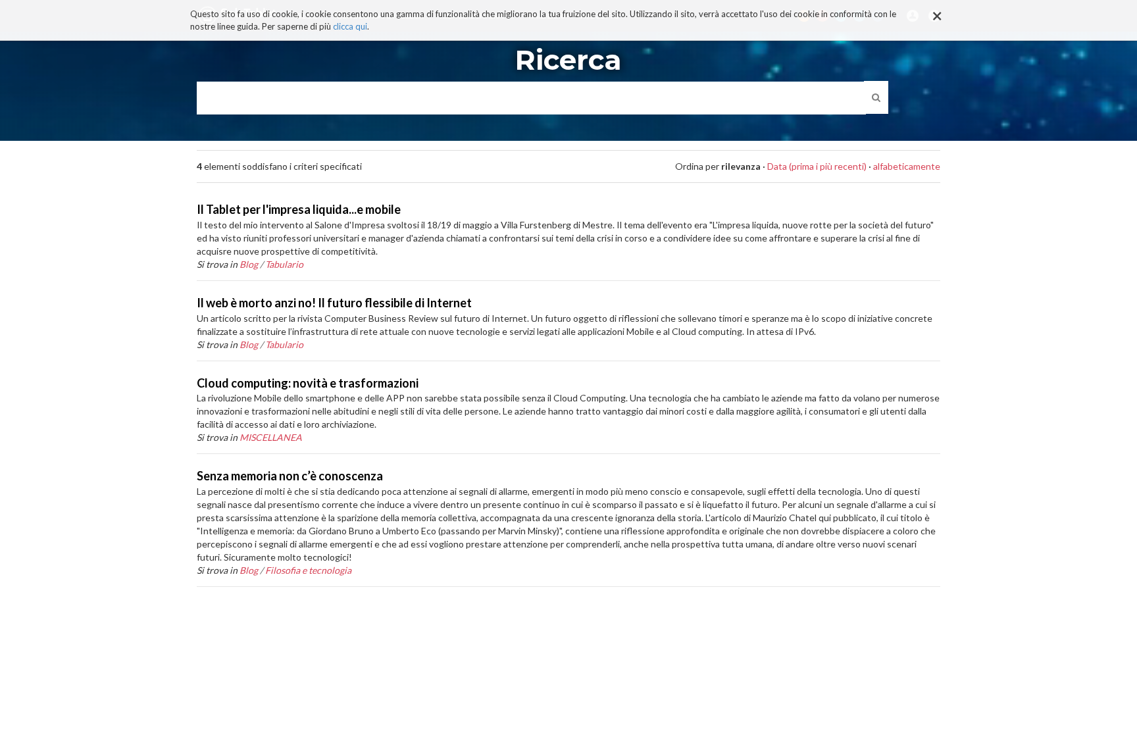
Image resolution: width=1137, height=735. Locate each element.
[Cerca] (876, 97)
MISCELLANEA (271, 437)
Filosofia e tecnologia (308, 570)
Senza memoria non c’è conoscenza (290, 476)
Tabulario (284, 264)
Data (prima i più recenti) (817, 166)
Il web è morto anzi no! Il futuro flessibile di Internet (334, 302)
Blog (249, 264)
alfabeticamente (906, 166)
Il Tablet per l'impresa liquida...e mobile (299, 209)
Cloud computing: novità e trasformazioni (307, 383)
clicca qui (350, 26)
